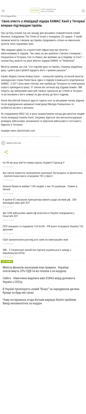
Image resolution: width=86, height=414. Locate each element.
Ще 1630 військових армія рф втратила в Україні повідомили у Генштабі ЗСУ (38, 214)
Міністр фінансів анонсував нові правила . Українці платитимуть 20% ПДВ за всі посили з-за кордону (36, 269)
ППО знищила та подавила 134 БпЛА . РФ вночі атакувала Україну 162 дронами (43, 228)
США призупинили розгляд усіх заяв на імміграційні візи (35, 239)
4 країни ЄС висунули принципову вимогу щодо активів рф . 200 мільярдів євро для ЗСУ (39, 201)
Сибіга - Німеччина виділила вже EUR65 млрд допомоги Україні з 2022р (39, 280)
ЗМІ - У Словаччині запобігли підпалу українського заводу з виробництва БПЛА (37, 251)
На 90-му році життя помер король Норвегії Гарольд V (33, 162)
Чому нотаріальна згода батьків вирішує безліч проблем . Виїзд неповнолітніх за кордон (40, 301)
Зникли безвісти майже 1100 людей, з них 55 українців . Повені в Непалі (40, 188)
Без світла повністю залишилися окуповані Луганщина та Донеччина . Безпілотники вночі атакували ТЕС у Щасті (42, 174)
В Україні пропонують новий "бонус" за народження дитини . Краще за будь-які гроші (42, 290)
